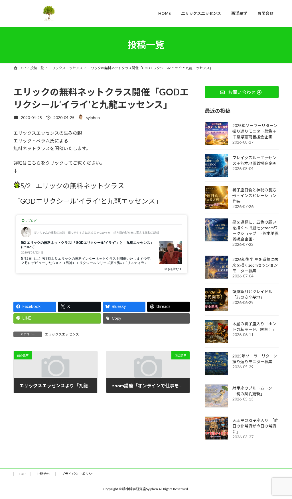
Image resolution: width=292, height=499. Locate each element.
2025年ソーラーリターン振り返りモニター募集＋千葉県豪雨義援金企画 (254, 131)
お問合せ (43, 474)
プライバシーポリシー (78, 474)
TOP (22, 474)
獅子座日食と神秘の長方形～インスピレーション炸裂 (254, 195)
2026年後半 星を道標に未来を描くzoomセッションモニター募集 (255, 265)
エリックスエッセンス (62, 334)
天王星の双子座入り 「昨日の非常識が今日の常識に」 (255, 426)
